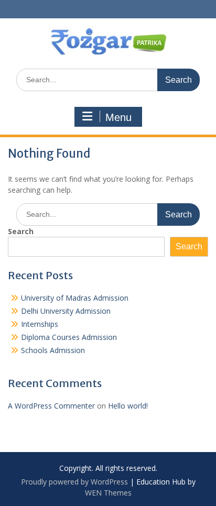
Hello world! (128, 406)
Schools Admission (53, 350)
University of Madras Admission (74, 298)
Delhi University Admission (66, 311)
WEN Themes (108, 493)
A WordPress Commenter (51, 406)
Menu (118, 117)
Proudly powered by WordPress (74, 482)
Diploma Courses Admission (69, 337)
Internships (39, 324)
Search (21, 231)
